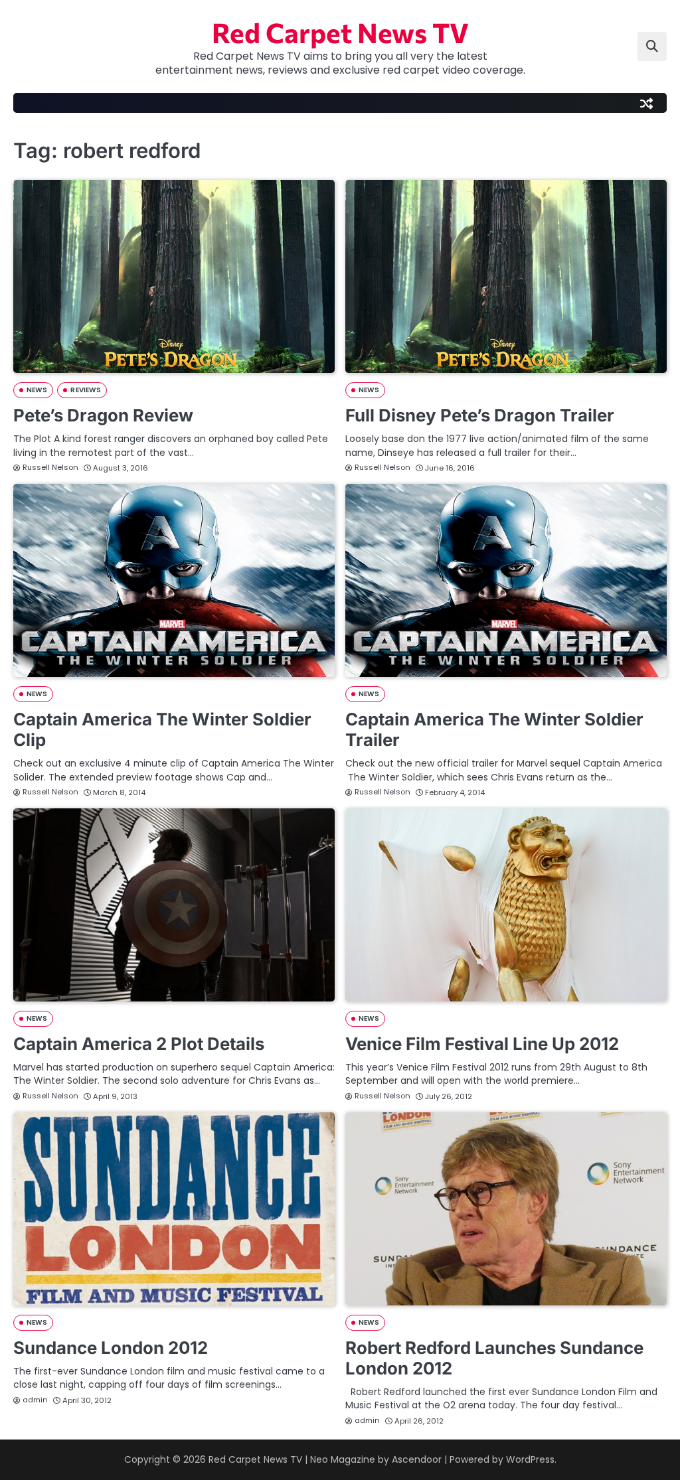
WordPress (530, 1459)
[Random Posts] (646, 103)
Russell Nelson (50, 467)
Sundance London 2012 (110, 1347)
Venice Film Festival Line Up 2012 (482, 1043)
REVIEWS (85, 390)
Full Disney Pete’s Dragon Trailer (479, 415)
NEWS (37, 390)
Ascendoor (417, 1459)
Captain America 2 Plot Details (138, 1043)
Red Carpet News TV (340, 31)
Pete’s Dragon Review (103, 415)
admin (35, 1399)
